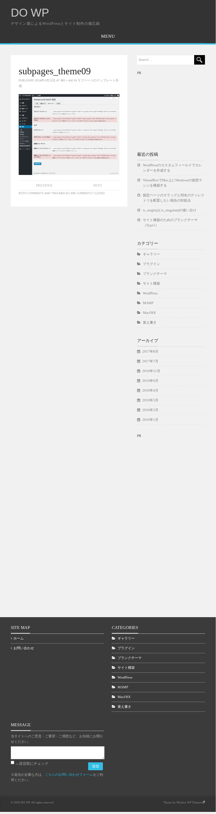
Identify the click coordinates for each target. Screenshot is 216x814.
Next (97, 185)
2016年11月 (151, 371)
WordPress (150, 293)
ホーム (18, 638)
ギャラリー (151, 254)
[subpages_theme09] (69, 134)
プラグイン (151, 264)
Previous (44, 185)
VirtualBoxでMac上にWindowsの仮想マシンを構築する (172, 182)
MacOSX (149, 313)
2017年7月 (150, 361)
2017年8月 (150, 351)
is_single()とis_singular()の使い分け (169, 210)
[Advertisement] (176, 109)
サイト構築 (151, 283)
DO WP (30, 12)
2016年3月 (150, 400)
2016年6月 (150, 381)
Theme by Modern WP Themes (182, 802)
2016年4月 (150, 390)
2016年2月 (150, 410)
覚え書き (150, 322)
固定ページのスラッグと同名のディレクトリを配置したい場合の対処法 (173, 197)
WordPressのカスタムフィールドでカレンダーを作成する (172, 167)
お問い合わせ (23, 648)
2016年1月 (150, 420)
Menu (108, 36)
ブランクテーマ (155, 274)
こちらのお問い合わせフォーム (69, 775)
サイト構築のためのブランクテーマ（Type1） (170, 222)
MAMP (148, 303)
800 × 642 (67, 80)
